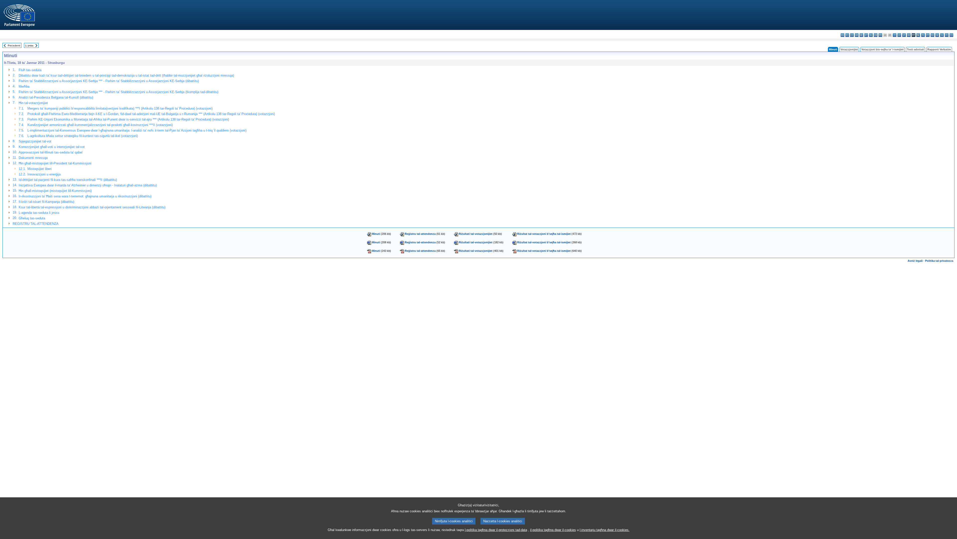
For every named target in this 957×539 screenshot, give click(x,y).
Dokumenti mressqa (33, 158)
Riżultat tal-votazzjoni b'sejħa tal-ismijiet (544, 233)
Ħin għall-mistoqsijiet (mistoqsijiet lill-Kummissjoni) (55, 191)
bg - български (842, 35)
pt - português (928, 35)
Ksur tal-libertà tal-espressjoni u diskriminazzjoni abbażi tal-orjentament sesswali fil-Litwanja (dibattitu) (92, 207)
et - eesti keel (866, 35)
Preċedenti (14, 45)
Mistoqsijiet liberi (39, 169)
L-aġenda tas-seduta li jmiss (39, 213)
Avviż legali (915, 260)
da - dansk (857, 35)
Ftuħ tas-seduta (30, 70)
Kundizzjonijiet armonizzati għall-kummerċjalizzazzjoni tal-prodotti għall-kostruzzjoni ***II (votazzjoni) (100, 125)
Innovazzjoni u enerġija (44, 174)
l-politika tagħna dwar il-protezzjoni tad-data (496, 530)
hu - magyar (909, 35)
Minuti (376, 233)
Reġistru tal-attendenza (420, 233)
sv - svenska (951, 35)
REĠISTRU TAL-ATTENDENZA (36, 224)
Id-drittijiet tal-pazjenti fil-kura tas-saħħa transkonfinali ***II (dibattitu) (68, 180)
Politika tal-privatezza (939, 260)
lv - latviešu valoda (899, 35)
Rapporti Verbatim (939, 49)
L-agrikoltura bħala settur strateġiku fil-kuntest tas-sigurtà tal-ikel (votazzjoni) (82, 136)
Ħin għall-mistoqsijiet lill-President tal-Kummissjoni (55, 163)
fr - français (880, 35)
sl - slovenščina (942, 35)
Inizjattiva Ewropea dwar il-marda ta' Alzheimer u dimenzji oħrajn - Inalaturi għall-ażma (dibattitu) (88, 185)
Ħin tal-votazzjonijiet (33, 103)
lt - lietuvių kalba (904, 35)
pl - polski (923, 35)
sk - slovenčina (937, 35)
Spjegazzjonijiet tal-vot (35, 141)
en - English (875, 35)
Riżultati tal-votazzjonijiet (475, 233)
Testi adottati (915, 49)
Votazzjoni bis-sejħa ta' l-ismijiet (882, 49)
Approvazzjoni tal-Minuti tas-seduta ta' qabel (50, 152)
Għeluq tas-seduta (32, 218)
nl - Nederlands (918, 35)
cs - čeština (852, 35)
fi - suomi (947, 35)
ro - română (932, 35)
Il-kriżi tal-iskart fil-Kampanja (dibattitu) (46, 202)
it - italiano (894, 35)
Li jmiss (29, 45)
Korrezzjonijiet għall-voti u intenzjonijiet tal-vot (52, 147)
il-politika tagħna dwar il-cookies (553, 530)
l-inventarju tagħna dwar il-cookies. (605, 530)
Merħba (24, 86)
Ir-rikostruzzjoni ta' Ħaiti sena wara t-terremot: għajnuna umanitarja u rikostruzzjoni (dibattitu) (85, 196)
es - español (847, 35)
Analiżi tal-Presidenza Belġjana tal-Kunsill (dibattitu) (56, 97)
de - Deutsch (861, 35)
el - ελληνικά (871, 35)
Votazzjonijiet (849, 49)
